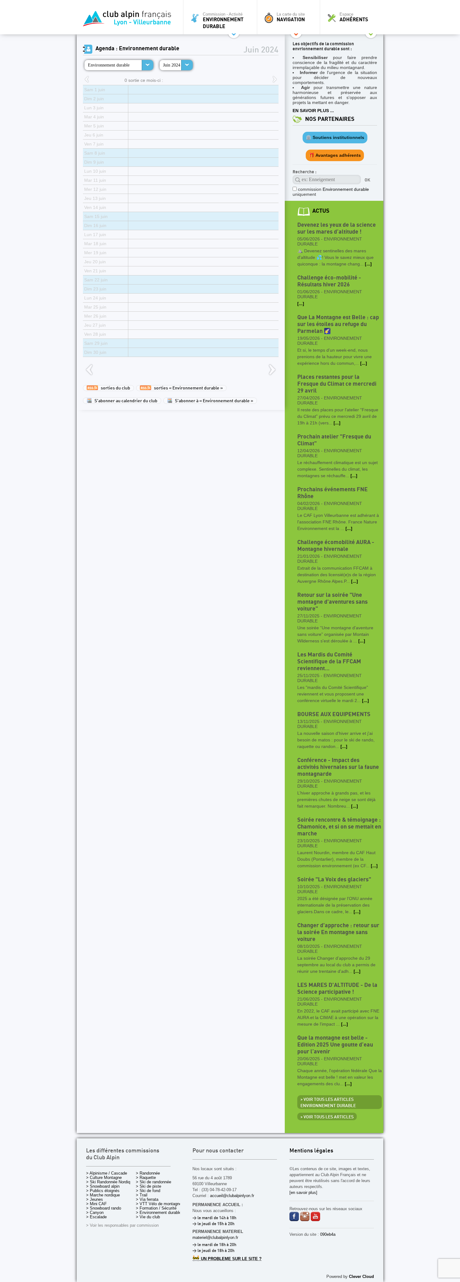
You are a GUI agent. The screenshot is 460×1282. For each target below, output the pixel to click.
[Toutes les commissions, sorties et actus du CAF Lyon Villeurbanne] (128, 20)
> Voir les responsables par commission (122, 1225)
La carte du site (291, 17)
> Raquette (146, 1177)
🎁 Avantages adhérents (335, 155)
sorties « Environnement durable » (187, 388)
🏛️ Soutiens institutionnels (335, 137)
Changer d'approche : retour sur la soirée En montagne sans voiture (338, 932)
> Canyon (95, 1212)
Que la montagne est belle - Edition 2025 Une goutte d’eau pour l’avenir (335, 1045)
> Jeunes (94, 1199)
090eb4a (327, 1234)
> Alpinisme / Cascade (106, 1173)
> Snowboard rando (103, 1208)
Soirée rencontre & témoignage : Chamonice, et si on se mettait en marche (339, 827)
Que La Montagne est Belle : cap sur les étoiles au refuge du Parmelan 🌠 (338, 324)
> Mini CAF (96, 1203)
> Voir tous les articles (327, 1117)
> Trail (141, 1195)
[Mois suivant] (275, 80)
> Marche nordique (103, 1195)
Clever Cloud (361, 1276)
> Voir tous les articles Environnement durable (328, 1102)
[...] (368, 263)
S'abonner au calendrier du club (124, 401)
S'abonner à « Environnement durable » (212, 401)
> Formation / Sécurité (156, 1208)
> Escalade (96, 1217)
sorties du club (114, 388)
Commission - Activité (223, 20)
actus (321, 211)
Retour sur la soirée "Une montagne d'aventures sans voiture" (332, 602)
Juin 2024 (171, 64)
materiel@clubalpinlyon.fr (215, 1237)
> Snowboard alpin (103, 1186)
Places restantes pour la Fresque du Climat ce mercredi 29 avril (336, 384)
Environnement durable (109, 64)
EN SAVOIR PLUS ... (313, 110)
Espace (354, 17)
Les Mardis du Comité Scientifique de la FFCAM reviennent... (329, 661)
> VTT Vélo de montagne (158, 1203)
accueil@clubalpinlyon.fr (232, 1195)
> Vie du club (148, 1217)
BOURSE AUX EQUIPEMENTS (334, 714)
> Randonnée (148, 1173)
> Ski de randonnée (153, 1182)
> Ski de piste (148, 1186)
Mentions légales (311, 1151)
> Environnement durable (158, 1212)
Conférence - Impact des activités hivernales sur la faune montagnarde (338, 767)
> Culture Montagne (104, 1177)
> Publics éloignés (103, 1190)
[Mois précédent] (86, 80)
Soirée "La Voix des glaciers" (334, 880)
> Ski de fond (148, 1190)
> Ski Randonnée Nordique (110, 1182)
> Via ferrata (147, 1199)
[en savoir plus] (303, 1192)
